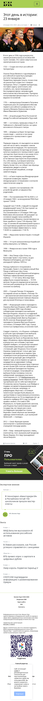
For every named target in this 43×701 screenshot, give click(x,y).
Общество (6, 553)
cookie (16, 671)
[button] (37, 4)
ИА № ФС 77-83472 (9, 624)
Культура (6, 490)
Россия (5, 542)
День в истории (22, 25)
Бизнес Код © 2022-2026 (21, 597)
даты (35, 443)
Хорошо (19, 693)
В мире (5, 527)
